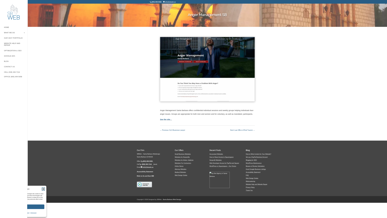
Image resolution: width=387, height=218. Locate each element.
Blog (6, 61)
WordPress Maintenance (254, 163)
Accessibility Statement (145, 171)
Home (6, 27)
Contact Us (9, 67)
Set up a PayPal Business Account (257, 157)
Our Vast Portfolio (13, 38)
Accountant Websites (216, 154)
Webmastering (250, 181)
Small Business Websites (183, 154)
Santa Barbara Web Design (172, 199)
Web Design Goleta (181, 175)
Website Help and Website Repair (256, 184)
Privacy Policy (250, 187)
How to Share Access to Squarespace (222, 157)
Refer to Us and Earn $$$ (145, 176)
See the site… (166, 119)
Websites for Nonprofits (182, 157)
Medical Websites (180, 172)
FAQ (247, 175)
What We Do (9, 33)
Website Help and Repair (12, 44)
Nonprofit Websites (216, 160)
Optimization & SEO (13, 50)
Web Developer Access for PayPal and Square (224, 163)
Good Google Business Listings (256, 169)
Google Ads (9, 56)
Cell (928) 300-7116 (12, 72)
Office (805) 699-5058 (13, 77)
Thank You (249, 190)
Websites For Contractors (183, 163)
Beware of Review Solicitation (255, 166)
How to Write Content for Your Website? (258, 154)
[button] (43, 189)
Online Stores (179, 166)
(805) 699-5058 (156, 2)
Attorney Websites (180, 169)
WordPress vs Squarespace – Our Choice (223, 166)
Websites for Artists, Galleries (184, 160)
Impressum (33, 213)
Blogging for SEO (251, 160)
